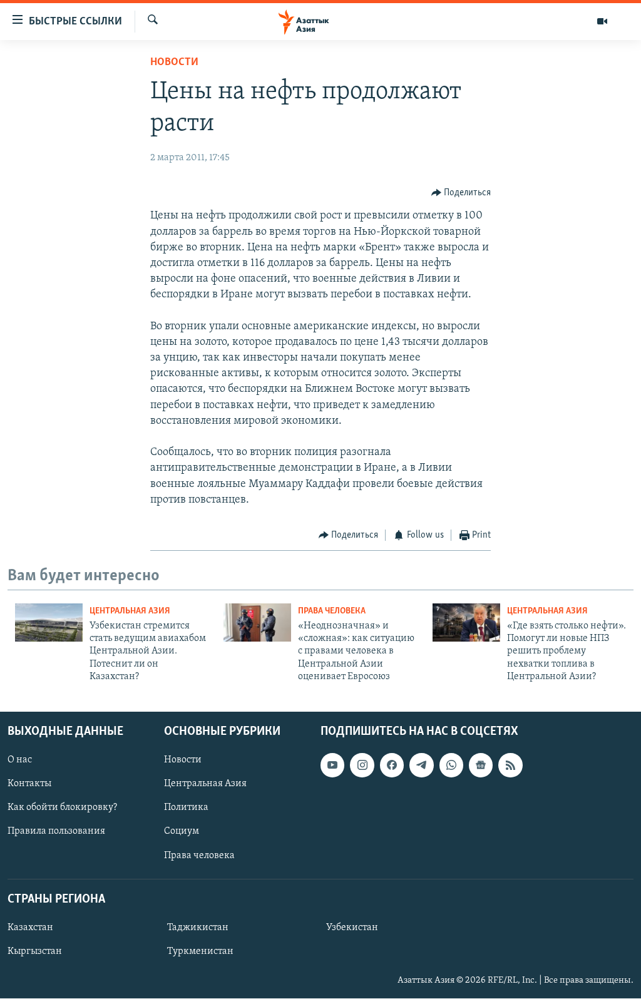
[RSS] (510, 765)
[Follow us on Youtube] (332, 765)
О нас (20, 761)
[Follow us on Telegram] (421, 765)
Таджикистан (197, 928)
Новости (174, 62)
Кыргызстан (35, 951)
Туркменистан (200, 951)
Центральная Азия (130, 611)
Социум (181, 832)
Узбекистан (352, 928)
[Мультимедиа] (602, 21)
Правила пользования (56, 832)
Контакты (29, 784)
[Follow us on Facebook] (392, 765)
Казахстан (30, 928)
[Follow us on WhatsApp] (451, 765)
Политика (186, 808)
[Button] (461, 193)
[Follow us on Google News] (481, 765)
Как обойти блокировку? (62, 808)
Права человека (332, 611)
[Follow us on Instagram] (362, 765)
